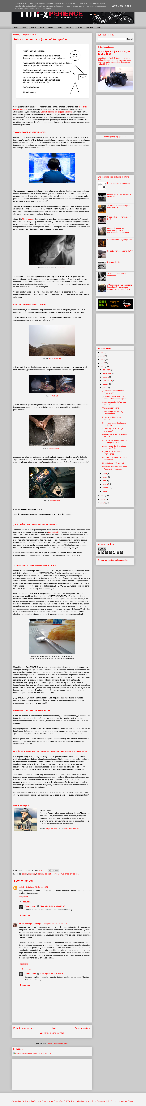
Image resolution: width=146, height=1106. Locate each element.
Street (42, 27)
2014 (102, 499)
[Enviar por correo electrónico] (49, 870)
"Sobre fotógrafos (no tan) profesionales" (56, 112)
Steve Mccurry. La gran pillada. (119, 240)
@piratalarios (51, 829)
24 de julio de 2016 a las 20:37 (52, 906)
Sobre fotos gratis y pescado (118, 183)
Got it (128, 6)
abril (105, 481)
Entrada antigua (82, 1028)
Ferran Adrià (53, 532)
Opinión (33, 27)
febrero (106, 488)
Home (16, 27)
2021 (102, 352)
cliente (24, 874)
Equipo (59, 27)
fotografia (40, 874)
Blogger (131, 1101)
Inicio (54, 1028)
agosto (106, 384)
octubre (106, 377)
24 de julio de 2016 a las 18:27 (35, 887)
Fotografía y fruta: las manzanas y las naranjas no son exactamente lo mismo (118, 230)
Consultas (69, 27)
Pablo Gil (55, 396)
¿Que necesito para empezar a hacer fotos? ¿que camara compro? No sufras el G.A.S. (119, 287)
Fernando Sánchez (54, 358)
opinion (56, 874)
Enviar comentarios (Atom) (57, 1043)
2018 (102, 360)
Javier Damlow (55, 500)
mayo (105, 477)
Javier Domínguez (55, 448)
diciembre (107, 370)
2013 (102, 503)
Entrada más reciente (23, 1028)
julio (105, 388)
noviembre (107, 373)
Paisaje (50, 27)
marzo (105, 484)
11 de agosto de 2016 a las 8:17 (53, 974)
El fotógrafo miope (114, 262)
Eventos (79, 27)
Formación (89, 27)
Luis (21, 887)
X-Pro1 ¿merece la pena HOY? (120, 251)
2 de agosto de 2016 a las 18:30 (55, 924)
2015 (102, 496)
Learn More (117, 6)
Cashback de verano (110, 408)
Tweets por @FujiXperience (115, 137)
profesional (74, 874)
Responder (23, 897)
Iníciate (24, 27)
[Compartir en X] (54, 870)
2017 (102, 363)
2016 (102, 367)
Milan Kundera (28, 219)
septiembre (107, 381)
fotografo (48, 874)
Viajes (99, 27)
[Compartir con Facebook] (56, 870)
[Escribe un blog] (51, 870)
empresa (31, 874)
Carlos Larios (61, 268)
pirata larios (64, 874)
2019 (102, 356)
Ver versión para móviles (52, 1033)
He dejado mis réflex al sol (113, 463)
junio (105, 474)
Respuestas (26, 902)
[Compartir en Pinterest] (58, 870)
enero (105, 491)
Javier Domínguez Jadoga (30, 924)
